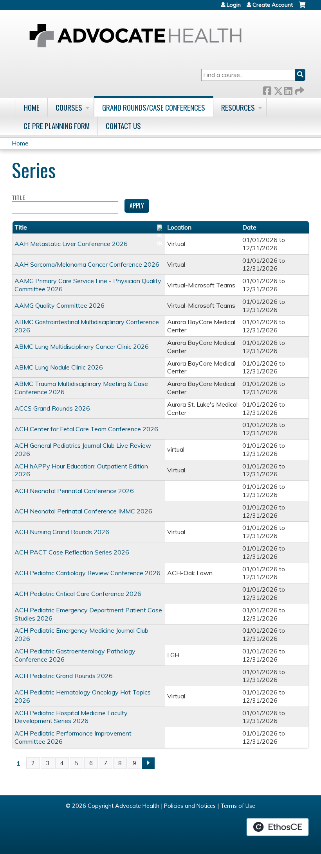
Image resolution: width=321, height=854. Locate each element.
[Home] (135, 35)
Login (234, 4)
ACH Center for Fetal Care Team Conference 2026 (86, 429)
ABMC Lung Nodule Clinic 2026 (58, 367)
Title (18, 198)
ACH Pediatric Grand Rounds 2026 (63, 676)
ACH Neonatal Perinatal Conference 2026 (74, 491)
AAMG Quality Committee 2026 (59, 305)
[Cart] (302, 7)
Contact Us (123, 125)
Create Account (272, 4)
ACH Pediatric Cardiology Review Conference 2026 (87, 573)
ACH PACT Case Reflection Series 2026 (71, 552)
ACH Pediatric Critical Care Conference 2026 (77, 593)
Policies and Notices (190, 805)
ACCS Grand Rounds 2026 (52, 408)
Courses (69, 107)
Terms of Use (237, 805)
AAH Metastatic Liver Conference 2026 (71, 244)
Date (249, 227)
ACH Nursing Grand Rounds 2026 (61, 532)
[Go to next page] (148, 763)
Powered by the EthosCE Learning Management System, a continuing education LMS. (277, 827)
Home (32, 107)
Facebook (267, 89)
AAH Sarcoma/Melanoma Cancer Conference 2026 (86, 264)
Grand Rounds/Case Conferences (153, 107)
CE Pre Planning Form (56, 125)
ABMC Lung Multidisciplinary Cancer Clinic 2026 (81, 346)
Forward (299, 89)
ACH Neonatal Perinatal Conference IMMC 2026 (83, 511)
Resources (238, 107)
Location (179, 227)
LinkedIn (288, 89)
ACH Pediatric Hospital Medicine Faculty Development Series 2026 (71, 717)
